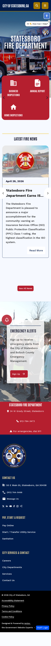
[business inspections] (13, 88)
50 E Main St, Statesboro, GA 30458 (26, 485)
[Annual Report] (37, 86)
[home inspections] (13, 110)
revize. (27, 623)
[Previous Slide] (3, 97)
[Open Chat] (37, 28)
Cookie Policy (8, 617)
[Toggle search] (36, 5)
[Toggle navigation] (45, 5)
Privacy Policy (8, 606)
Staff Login (42, 627)
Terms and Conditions (12, 611)
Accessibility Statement (13, 600)
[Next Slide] (47, 97)
